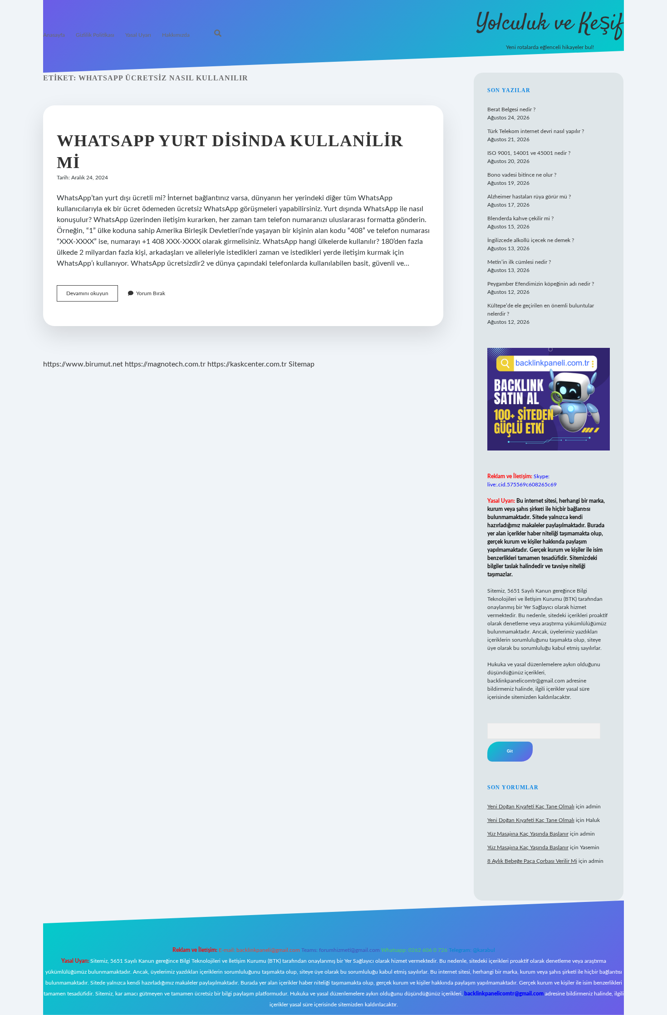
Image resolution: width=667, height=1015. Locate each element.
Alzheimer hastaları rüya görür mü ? (529, 196)
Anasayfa (54, 35)
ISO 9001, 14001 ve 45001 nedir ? (528, 153)
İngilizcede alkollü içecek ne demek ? (530, 240)
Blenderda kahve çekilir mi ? (520, 218)
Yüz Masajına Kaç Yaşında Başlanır (528, 834)
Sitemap (301, 364)
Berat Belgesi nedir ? (511, 109)
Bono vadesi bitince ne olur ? (521, 175)
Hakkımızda (176, 35)
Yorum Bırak (150, 293)
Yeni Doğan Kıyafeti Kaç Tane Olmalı (530, 806)
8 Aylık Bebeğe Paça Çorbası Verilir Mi (532, 861)
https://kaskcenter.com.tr (247, 364)
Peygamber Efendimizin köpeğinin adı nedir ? (540, 284)
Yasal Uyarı (138, 35)
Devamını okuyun (92, 296)
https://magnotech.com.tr (165, 364)
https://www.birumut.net (83, 364)
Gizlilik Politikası (95, 35)
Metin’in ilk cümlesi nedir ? (519, 262)
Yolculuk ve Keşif (550, 23)
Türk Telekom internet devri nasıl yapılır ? (535, 131)
